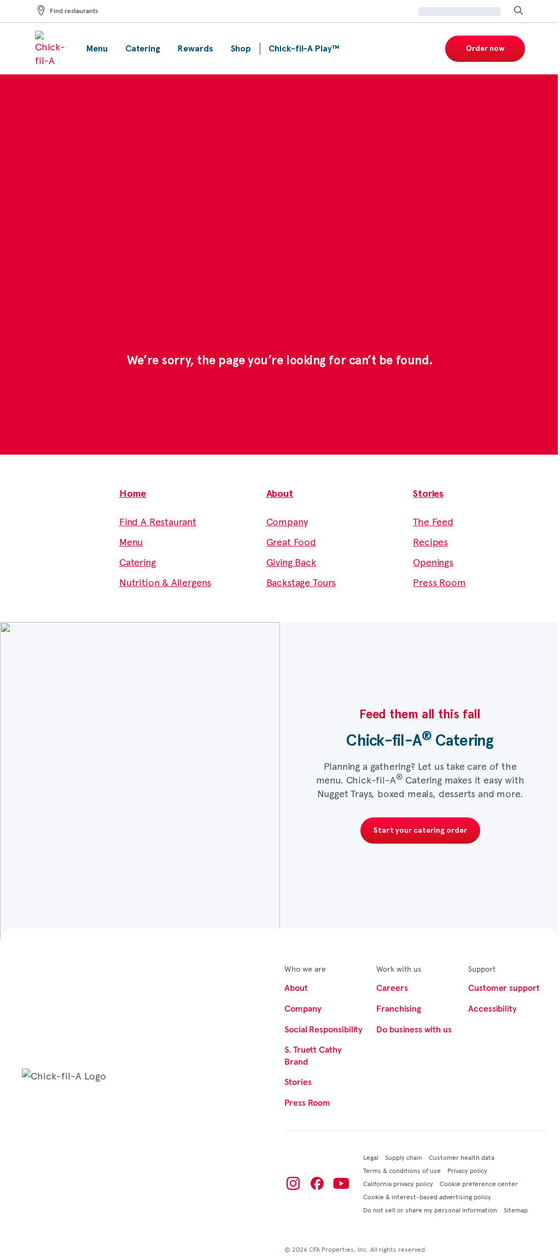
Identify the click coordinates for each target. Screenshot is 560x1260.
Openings (433, 561)
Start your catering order (420, 830)
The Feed (433, 521)
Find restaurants (74, 11)
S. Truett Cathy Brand (313, 1056)
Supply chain (403, 1157)
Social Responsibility (323, 1029)
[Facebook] (317, 1183)
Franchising (398, 1008)
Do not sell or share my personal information (430, 1209)
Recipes (430, 541)
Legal (370, 1157)
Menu (131, 541)
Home (132, 494)
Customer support (504, 988)
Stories (428, 494)
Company (287, 521)
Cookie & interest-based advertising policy (427, 1196)
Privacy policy (467, 1170)
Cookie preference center (479, 1183)
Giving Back (291, 561)
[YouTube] (341, 1183)
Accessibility (492, 1008)
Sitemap (516, 1209)
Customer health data (461, 1157)
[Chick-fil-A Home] (52, 49)
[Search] (518, 11)
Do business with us (413, 1029)
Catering (137, 561)
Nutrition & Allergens (165, 582)
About (279, 494)
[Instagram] (293, 1183)
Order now (485, 49)
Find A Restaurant (157, 521)
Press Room (439, 582)
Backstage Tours (301, 582)
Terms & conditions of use (402, 1170)
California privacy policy (398, 1183)
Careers (391, 988)
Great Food (291, 541)
